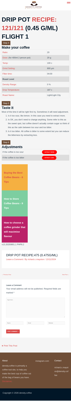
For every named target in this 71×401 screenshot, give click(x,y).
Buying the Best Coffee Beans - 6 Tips (13, 177)
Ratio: (5, 52)
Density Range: (10, 84)
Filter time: (7, 74)
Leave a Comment (14, 259)
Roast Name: (9, 95)
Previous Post (6, 274)
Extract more (49, 152)
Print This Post (10, 346)
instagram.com (42, 361)
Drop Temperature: (11, 90)
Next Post (65, 274)
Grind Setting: (9, 68)
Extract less (49, 157)
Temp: (5, 63)
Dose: (5, 57)
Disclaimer (7, 381)
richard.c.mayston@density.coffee (61, 371)
